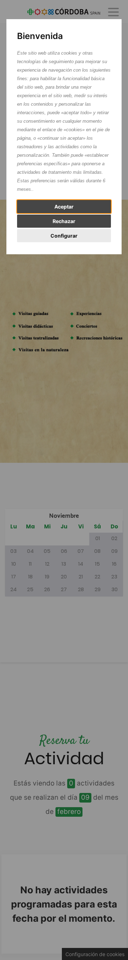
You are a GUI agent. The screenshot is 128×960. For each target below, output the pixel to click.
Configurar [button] (64, 236)
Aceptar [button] (64, 207)
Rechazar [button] (64, 221)
